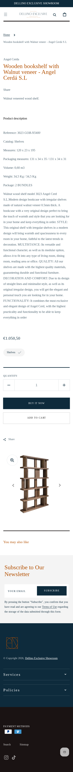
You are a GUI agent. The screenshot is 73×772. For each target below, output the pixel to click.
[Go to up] (67, 766)
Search (7, 744)
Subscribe (51, 590)
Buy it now (36, 403)
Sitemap (24, 744)
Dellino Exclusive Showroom (41, 658)
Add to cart (36, 418)
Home (6, 34)
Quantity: (10, 376)
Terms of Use (49, 606)
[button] (6, 14)
